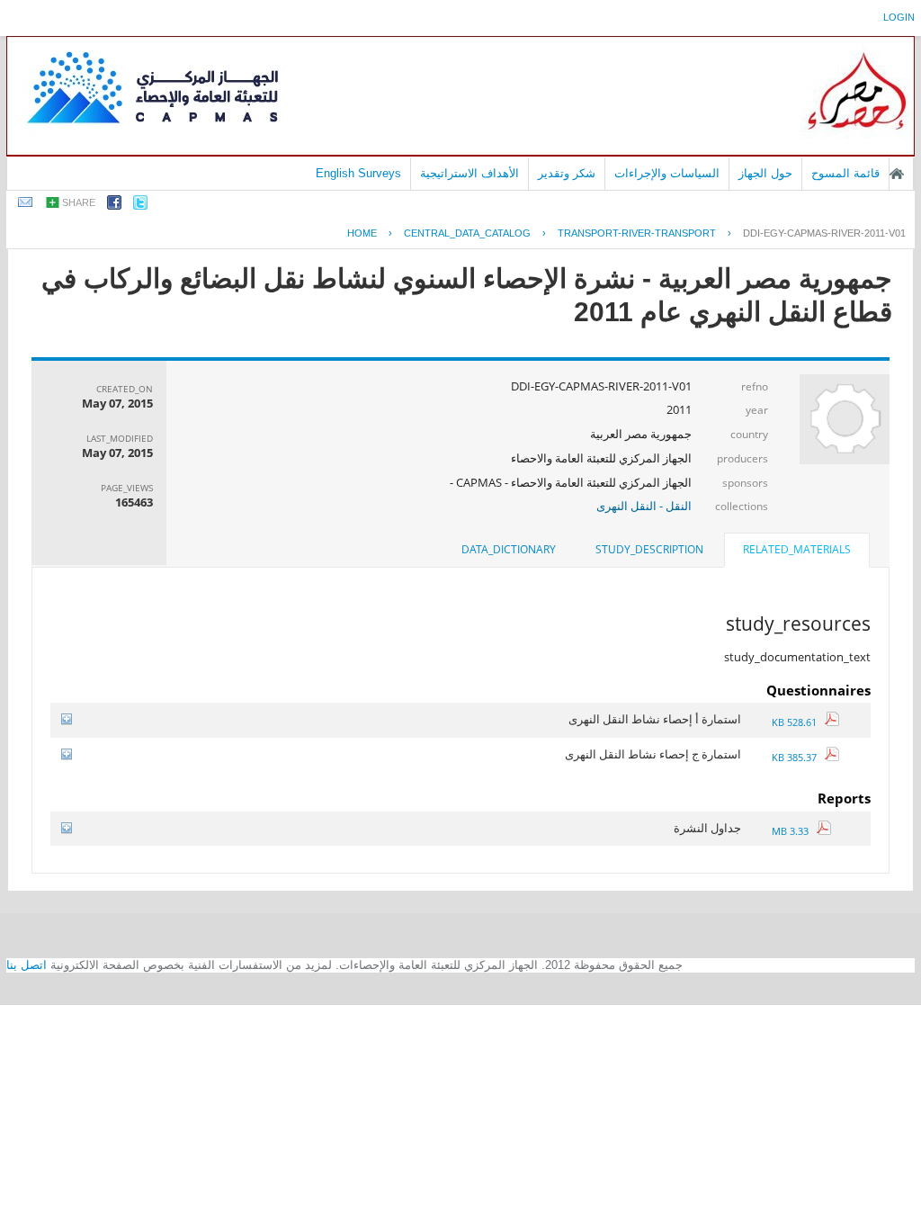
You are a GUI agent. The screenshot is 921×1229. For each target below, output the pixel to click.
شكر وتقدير (566, 173)
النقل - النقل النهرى (644, 506)
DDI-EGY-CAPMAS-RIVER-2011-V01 (824, 233)
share (78, 202)
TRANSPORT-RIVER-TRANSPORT (637, 233)
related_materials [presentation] (797, 549)
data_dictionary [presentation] (508, 549)
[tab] (797, 551)
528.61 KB (798, 722)
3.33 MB (794, 831)
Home (362, 233)
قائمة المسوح (845, 173)
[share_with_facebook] (114, 205)
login (899, 17)
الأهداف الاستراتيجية (469, 173)
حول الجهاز (765, 173)
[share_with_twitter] (140, 205)
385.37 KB (798, 757)
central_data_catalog (467, 233)
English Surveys (358, 173)
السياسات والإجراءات (667, 173)
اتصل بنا (26, 965)
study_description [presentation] (649, 549)
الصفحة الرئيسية (897, 173)
